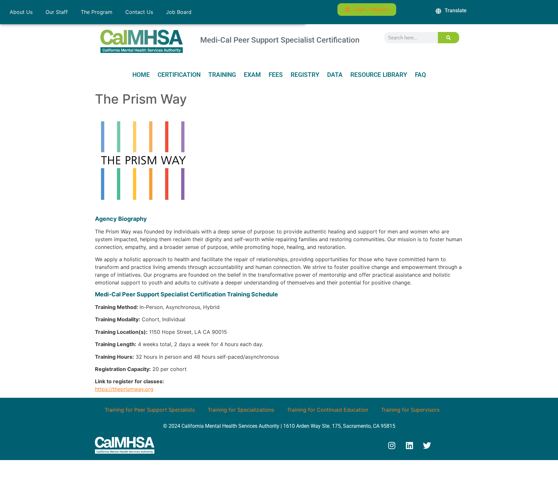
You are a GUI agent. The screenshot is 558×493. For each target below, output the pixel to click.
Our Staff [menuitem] (57, 12)
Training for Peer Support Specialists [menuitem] (150, 409)
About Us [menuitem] (21, 12)
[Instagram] (392, 445)
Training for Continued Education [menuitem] (327, 409)
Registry (305, 74)
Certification (179, 74)
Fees (276, 74)
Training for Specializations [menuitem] (241, 409)
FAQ (420, 74)
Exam (252, 74)
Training (222, 74)
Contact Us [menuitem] (139, 12)
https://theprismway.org (124, 389)
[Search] (449, 37)
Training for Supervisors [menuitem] (410, 409)
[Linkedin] (409, 445)
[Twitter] (427, 445)
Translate (456, 10)
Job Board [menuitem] (178, 12)
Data (335, 74)
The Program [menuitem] (96, 12)
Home (141, 74)
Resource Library (378, 74)
